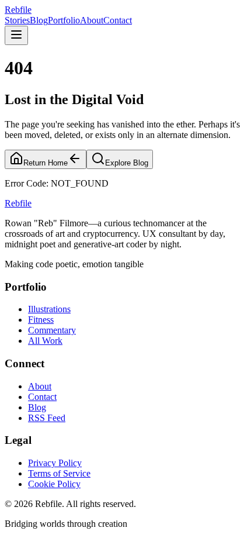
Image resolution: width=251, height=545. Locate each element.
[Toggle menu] (16, 35)
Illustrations (49, 309)
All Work (45, 341)
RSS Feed (46, 418)
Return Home (45, 162)
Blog (39, 20)
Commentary (52, 330)
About (91, 20)
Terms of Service (59, 473)
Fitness (41, 320)
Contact (117, 20)
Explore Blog (126, 162)
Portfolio (64, 20)
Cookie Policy (54, 484)
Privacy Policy (55, 463)
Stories (17, 20)
